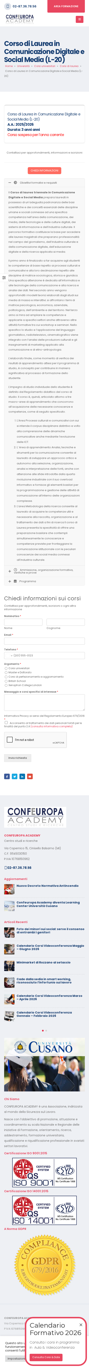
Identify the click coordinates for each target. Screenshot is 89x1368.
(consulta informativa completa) (52, 726)
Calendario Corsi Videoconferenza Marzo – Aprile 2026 (49, 997)
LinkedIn (22, 776)
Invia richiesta (17, 758)
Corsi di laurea (69, 66)
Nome (8, 628)
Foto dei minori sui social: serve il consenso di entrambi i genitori (50, 931)
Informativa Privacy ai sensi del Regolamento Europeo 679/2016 (44, 717)
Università (23, 66)
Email (8, 635)
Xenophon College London (25, 685)
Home (9, 66)
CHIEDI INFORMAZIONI (44, 170)
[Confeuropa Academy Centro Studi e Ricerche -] (19, 19)
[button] (42, 1030)
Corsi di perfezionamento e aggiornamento (36, 676)
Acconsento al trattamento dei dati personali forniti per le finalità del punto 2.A (43, 724)
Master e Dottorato (19, 672)
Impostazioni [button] (16, 1359)
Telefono (11, 649)
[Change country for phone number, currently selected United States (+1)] (8, 655)
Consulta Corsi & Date (46, 1357)
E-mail (30, 776)
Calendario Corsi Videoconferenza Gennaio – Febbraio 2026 (44, 1014)
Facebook (7, 776)
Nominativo (12, 616)
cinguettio (14, 776)
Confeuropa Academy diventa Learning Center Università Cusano (48, 904)
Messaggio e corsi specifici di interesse (31, 691)
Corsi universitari (44, 66)
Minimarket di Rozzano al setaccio (44, 962)
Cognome (53, 628)
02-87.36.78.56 (24, 6)
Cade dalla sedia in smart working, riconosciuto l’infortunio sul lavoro (44, 981)
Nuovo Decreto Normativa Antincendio (48, 886)
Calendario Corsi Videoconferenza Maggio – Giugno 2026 (50, 947)
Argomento (12, 664)
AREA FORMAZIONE (66, 6)
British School (17, 681)
